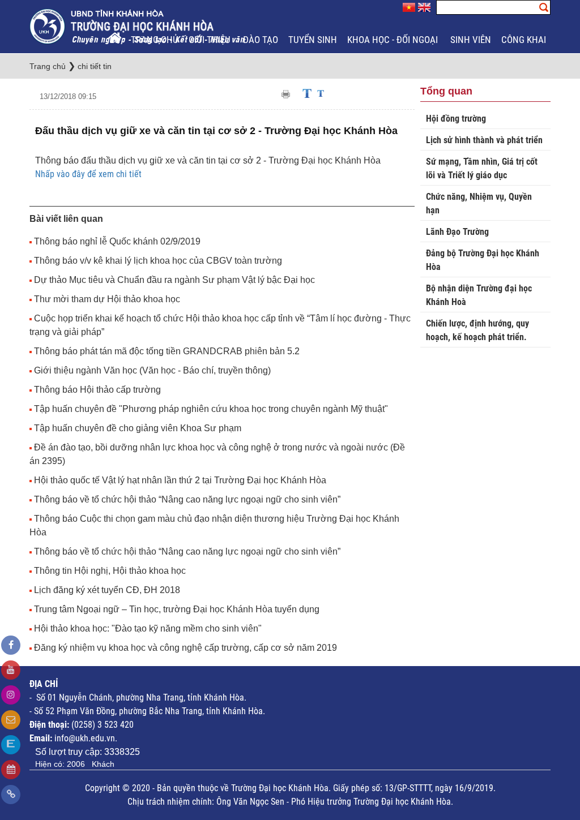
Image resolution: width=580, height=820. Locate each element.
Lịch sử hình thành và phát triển (484, 140)
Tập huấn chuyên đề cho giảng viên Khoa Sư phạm (137, 428)
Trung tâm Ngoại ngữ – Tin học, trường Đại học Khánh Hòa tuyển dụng (176, 609)
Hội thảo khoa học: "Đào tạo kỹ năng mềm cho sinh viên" (148, 628)
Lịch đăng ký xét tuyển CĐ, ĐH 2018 (107, 590)
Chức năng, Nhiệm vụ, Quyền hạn (479, 203)
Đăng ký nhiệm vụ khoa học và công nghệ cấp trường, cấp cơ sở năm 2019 (185, 647)
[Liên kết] (10, 794)
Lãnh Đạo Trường (457, 231)
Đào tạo (260, 39)
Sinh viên (470, 39)
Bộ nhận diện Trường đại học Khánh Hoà (479, 295)
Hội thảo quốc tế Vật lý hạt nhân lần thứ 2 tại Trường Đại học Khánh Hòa (180, 480)
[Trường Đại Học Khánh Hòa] (138, 26)
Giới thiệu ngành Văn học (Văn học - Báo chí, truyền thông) (152, 370)
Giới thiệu (211, 39)
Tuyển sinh (312, 39)
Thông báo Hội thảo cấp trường (97, 389)
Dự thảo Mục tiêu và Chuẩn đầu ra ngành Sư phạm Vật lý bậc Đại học (174, 280)
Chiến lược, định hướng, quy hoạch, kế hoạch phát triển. (477, 330)
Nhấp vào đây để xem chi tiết (88, 174)
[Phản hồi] (10, 719)
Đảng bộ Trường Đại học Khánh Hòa (482, 260)
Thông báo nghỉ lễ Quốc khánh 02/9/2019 (117, 241)
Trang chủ (154, 39)
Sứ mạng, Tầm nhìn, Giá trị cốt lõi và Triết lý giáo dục (482, 168)
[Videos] (10, 670)
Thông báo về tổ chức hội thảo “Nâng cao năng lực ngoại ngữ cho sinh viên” (187, 499)
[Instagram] (10, 695)
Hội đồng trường (456, 118)
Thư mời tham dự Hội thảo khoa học (107, 299)
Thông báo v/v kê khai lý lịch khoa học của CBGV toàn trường (158, 260)
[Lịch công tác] (10, 769)
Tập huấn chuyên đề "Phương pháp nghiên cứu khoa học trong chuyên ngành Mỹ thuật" (211, 409)
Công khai (524, 39)
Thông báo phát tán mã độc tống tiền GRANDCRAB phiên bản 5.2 (167, 351)
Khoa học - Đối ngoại (393, 39)
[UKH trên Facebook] (10, 645)
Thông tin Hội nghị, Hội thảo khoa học (110, 571)
